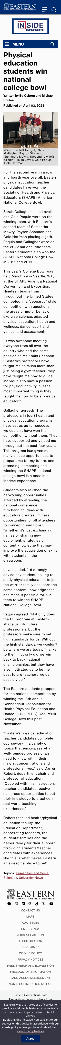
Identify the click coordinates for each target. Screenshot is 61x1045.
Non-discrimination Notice (30, 984)
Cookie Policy (30, 953)
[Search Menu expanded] (54, 10)
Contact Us (30, 910)
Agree (30, 1038)
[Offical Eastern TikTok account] (37, 904)
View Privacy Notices (30, 1031)
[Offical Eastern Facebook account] (9, 904)
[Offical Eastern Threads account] (30, 904)
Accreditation (30, 941)
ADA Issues (30, 922)
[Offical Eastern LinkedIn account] (23, 904)
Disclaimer (30, 947)
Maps (30, 916)
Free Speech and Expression (30, 965)
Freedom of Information (30, 971)
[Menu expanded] (44, 10)
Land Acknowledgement (31, 977)
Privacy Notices (30, 959)
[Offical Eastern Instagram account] (16, 904)
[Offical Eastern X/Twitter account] (44, 904)
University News (31, 878)
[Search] (52, 44)
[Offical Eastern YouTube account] (51, 904)
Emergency (30, 929)
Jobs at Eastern (30, 935)
